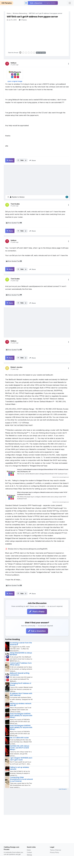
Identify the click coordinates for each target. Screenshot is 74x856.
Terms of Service (55, 850)
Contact (29, 852)
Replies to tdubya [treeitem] (39, 197)
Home (9, 13)
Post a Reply (38, 611)
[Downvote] (25, 160)
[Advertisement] (38, 35)
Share (33, 160)
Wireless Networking (20, 13)
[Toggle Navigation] (69, 3)
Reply (10, 160)
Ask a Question (38, 631)
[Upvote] (18, 160)
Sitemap (29, 855)
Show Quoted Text (13, 223)
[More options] (68, 64)
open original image (15, 81)
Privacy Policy (54, 852)
